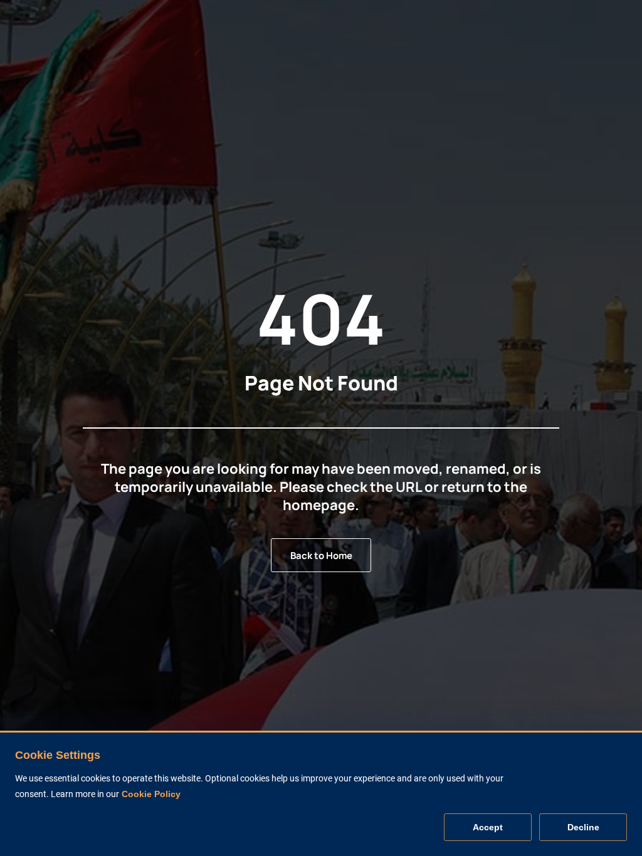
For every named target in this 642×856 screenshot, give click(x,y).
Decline (583, 827)
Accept (488, 827)
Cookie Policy (151, 794)
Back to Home (321, 555)
